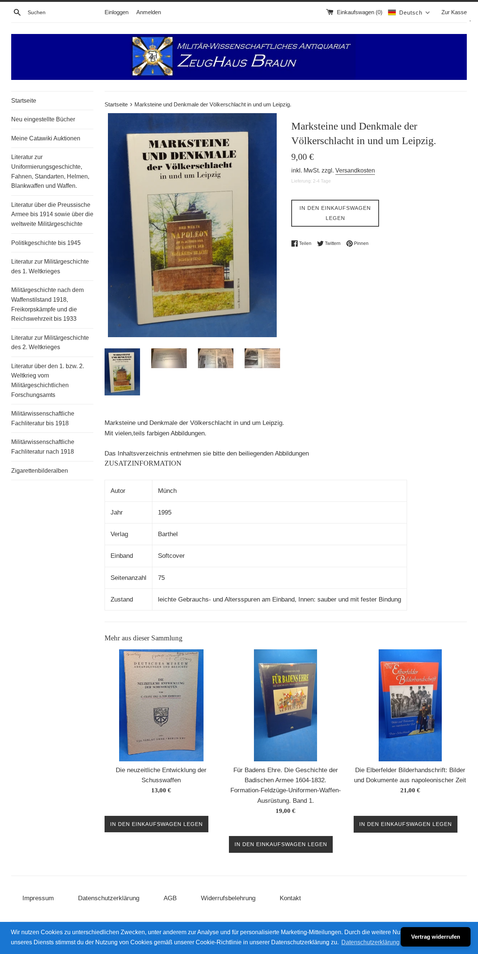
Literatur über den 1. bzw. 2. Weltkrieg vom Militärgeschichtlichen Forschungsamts (47, 380)
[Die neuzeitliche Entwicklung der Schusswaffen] (161, 705)
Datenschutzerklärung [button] (370, 942)
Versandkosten (355, 170)
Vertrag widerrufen (435, 936)
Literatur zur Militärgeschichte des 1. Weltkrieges (50, 266)
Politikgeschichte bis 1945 (46, 243)
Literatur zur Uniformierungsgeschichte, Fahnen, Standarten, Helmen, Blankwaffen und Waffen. (50, 171)
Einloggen (116, 12)
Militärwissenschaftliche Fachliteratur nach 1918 (42, 447)
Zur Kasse (454, 12)
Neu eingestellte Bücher (43, 119)
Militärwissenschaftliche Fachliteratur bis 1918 (42, 418)
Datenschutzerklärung (108, 898)
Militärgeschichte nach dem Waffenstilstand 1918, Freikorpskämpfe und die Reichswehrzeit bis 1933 (47, 304)
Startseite (23, 100)
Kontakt (290, 898)
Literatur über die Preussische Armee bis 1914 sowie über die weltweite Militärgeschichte (52, 214)
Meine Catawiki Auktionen (45, 138)
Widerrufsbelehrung (228, 898)
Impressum (38, 898)
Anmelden (148, 12)
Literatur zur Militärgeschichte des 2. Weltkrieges (50, 343)
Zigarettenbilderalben (39, 470)
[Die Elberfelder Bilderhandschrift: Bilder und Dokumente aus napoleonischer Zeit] (410, 705)
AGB (170, 898)
